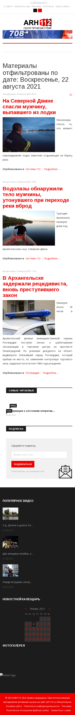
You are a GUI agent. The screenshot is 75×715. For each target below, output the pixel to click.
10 (48, 624)
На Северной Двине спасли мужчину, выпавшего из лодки (29, 106)
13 (33, 629)
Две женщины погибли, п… (18, 553)
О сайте (8, 6)
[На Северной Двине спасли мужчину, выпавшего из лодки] (29, 134)
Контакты (48, 6)
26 (30, 639)
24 (48, 634)
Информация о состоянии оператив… (30, 410)
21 (37, 634)
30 (45, 639)
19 (30, 634)
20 (33, 634)
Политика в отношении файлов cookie (27, 710)
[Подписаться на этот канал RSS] (71, 95)
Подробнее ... (52, 169)
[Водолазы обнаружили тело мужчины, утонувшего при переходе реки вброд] (29, 228)
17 (48, 629)
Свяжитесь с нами (61, 710)
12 (30, 629)
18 (26, 634)
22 (41, 634)
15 (41, 629)
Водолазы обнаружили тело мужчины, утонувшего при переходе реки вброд (36, 197)
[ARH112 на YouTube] (37, 34)
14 (37, 629)
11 (26, 629)
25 (26, 639)
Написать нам (22, 6)
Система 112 (32, 169)
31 (48, 639)
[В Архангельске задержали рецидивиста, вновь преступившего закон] (29, 317)
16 (45, 629)
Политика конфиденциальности (42, 706)
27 (33, 639)
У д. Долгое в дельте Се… (18, 525)
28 (37, 639)
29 (41, 639)
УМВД (13, 405)
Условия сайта (14, 706)
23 (45, 634)
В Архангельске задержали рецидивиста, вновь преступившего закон (35, 286)
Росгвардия (32, 372)
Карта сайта (63, 6)
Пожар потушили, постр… (17, 582)
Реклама (36, 6)
